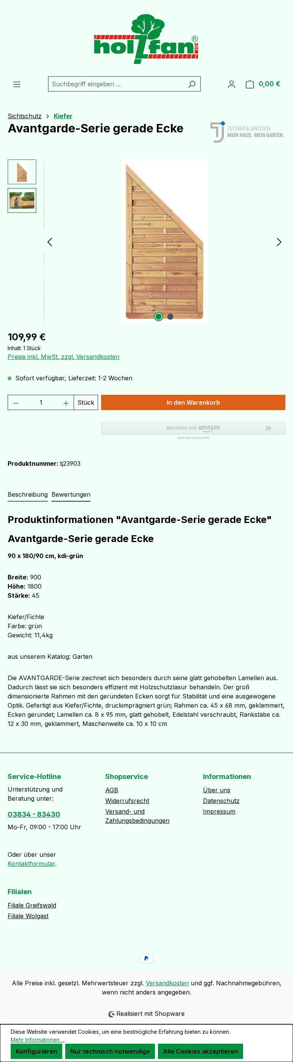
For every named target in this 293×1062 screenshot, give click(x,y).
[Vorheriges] (49, 241)
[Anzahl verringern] (16, 402)
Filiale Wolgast (28, 916)
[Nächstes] (279, 241)
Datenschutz (221, 801)
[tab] (28, 495)
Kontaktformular (31, 863)
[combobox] (115, 84)
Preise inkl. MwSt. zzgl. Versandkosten (63, 356)
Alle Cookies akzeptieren (200, 1051)
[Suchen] (192, 84)
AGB (111, 790)
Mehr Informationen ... (37, 1039)
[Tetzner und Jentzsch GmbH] (247, 132)
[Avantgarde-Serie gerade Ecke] (164, 241)
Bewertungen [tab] (71, 494)
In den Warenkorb (193, 402)
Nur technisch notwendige (110, 1051)
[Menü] (17, 84)
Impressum (219, 811)
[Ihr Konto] (231, 84)
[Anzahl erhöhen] (66, 402)
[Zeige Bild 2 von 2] (170, 317)
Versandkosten (167, 983)
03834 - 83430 (34, 814)
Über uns (216, 790)
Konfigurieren (36, 1051)
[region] (146, 241)
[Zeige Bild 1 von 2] (159, 317)
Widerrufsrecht (127, 801)
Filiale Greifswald (32, 905)
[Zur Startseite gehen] (146, 38)
